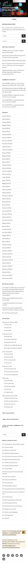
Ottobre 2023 (5, 192)
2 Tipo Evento (5, 334)
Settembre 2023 (6, 195)
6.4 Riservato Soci (9, 404)
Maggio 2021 (5, 235)
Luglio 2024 (5, 177)
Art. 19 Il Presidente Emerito (9, 503)
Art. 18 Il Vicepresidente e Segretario (12, 500)
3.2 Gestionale (8, 357)
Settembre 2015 (6, 278)
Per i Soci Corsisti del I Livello (10, 313)
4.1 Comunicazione (9, 368)
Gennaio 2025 (6, 168)
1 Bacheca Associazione (8, 322)
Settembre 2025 (6, 149)
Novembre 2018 (6, 269)
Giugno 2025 (5, 153)
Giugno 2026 (5, 122)
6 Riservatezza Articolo (8, 395)
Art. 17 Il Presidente (7, 497)
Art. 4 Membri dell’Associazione (10, 453)
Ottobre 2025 (5, 146)
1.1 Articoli (6, 324)
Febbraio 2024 (6, 189)
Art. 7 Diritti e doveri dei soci (9, 462)
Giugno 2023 (5, 202)
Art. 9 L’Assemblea (7, 468)
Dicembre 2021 (6, 232)
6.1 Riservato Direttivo (10, 398)
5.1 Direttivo (7, 380)
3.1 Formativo (7, 354)
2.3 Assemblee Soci (9, 342)
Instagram (5, 533)
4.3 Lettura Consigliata (10, 374)
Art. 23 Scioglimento (7, 515)
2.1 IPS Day (7, 336)
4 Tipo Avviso (5, 366)
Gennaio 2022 (6, 229)
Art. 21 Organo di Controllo (9, 509)
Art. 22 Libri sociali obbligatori (10, 512)
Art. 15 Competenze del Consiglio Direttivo (13, 489)
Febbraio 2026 (6, 134)
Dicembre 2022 (6, 214)
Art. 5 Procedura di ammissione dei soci (12, 456)
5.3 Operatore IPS (8, 386)
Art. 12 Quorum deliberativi (9, 479)
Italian (17, 1)
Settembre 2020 (6, 260)
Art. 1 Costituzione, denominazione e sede (13, 444)
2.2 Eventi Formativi (9, 339)
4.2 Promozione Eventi (10, 371)
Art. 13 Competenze (7, 482)
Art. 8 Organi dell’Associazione (10, 465)
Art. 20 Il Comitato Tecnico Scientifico (12, 506)
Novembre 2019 (6, 266)
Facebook (14, 531)
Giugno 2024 (5, 180)
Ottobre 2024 (5, 174)
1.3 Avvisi (6, 330)
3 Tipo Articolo (6, 351)
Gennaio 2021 (5, 247)
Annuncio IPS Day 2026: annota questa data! (13, 60)
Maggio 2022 (5, 223)
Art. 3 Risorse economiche (9, 450)
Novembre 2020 (6, 254)
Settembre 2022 (6, 220)
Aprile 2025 (5, 159)
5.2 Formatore (7, 383)
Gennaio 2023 (6, 211)
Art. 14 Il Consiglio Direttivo (9, 486)
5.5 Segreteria (8, 392)
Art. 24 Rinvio (5, 518)
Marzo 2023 (5, 205)
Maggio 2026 (5, 125)
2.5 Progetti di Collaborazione (12, 348)
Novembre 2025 (6, 143)
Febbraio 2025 (6, 165)
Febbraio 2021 (6, 244)
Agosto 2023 (5, 198)
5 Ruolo (4, 378)
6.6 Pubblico (7, 407)
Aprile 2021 (5, 238)
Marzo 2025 (5, 162)
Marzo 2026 (5, 131)
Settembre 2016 (6, 275)
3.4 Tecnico (7, 363)
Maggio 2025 (5, 156)
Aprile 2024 (5, 186)
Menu (14, 19)
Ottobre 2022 (5, 217)
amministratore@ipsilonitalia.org (11, 547)
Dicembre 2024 (6, 171)
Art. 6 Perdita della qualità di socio (11, 459)
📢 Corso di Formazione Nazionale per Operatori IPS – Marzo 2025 (14, 90)
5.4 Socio (6, 389)
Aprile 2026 (5, 128)
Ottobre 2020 (5, 257)
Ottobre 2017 (5, 272)
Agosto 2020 (5, 263)
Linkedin (19, 531)
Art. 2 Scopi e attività (7, 447)
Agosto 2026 (5, 116)
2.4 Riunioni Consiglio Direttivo (12, 345)
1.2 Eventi (6, 327)
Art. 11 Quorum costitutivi (9, 476)
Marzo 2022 (5, 226)
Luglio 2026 (5, 119)
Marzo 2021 (5, 241)
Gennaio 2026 (6, 137)
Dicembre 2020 (6, 251)
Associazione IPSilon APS (10, 9)
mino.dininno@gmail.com (9, 545)
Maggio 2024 (5, 183)
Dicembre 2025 (6, 140)
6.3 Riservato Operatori (10, 401)
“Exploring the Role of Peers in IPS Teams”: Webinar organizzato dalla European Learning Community (13, 72)
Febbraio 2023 (6, 208)
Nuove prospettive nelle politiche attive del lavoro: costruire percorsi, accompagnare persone (13, 65)
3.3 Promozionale (8, 360)
